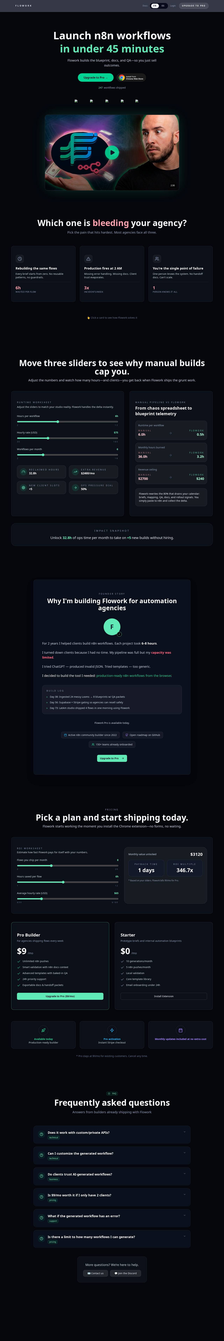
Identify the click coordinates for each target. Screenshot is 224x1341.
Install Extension (164, 996)
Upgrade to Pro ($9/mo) (60, 996)
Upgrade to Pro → (95, 77)
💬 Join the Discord (125, 1273)
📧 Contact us (96, 1273)
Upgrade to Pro (194, 5)
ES (163, 5)
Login (173, 5)
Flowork (23, 5)
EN (155, 5)
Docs (145, 5)
